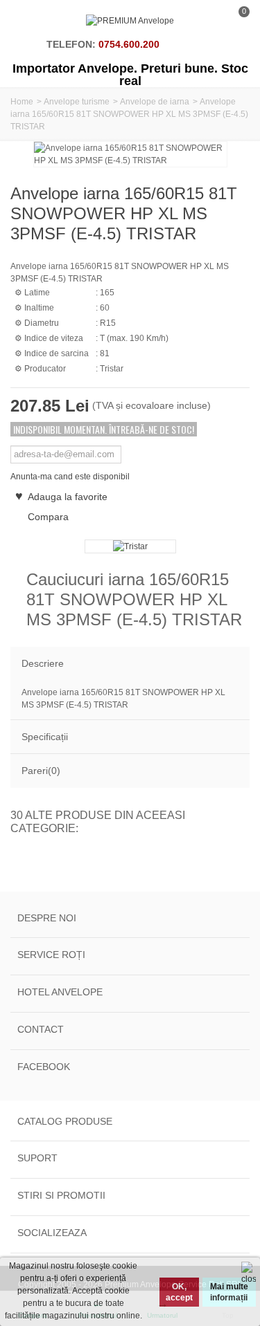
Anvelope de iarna (154, 102)
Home (21, 102)
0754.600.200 (128, 44)
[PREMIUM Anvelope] (130, 21)
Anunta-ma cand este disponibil (70, 476)
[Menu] (27, 20)
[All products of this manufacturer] (130, 546)
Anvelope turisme (77, 102)
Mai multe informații (229, 1292)
